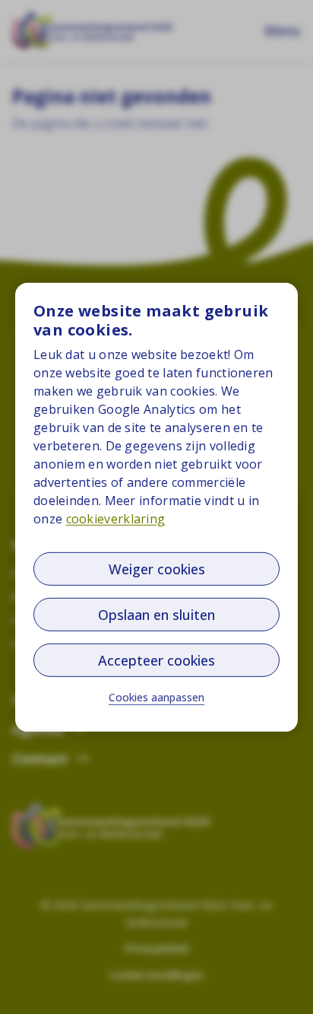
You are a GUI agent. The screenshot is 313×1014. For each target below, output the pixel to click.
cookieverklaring (116, 518)
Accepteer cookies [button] (156, 660)
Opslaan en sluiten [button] (156, 615)
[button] (156, 697)
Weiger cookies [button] (157, 569)
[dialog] (156, 506)
